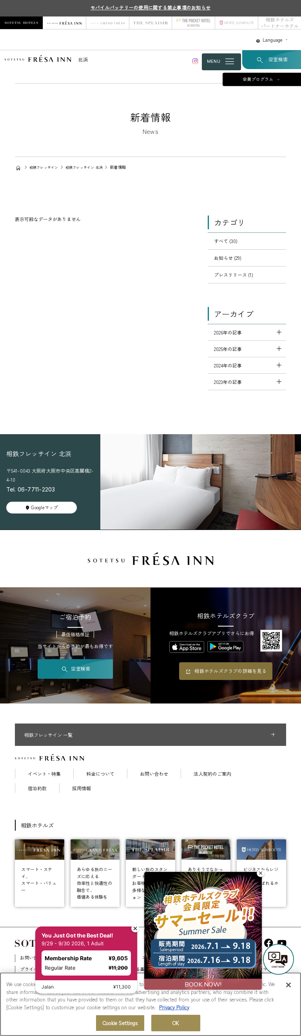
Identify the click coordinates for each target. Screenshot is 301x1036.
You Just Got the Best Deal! (80, 915)
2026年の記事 (228, 332)
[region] (150, 1004)
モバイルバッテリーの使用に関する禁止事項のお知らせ (150, 7)
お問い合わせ (154, 773)
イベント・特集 (44, 773)
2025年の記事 (228, 348)
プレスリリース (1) (233, 274)
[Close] (288, 985)
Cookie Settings (120, 1023)
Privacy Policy (174, 1007)
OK (175, 1023)
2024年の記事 (228, 365)
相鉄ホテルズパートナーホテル (280, 22)
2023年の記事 (228, 381)
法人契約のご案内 (212, 773)
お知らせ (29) (227, 257)
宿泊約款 (37, 788)
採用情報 (81, 788)
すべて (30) (226, 241)
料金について (100, 773)
